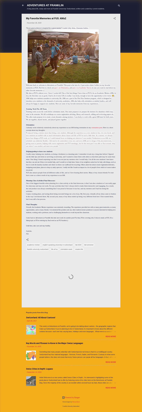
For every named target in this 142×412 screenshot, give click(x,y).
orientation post (96, 127)
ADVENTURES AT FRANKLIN (45, 5)
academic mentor (33, 245)
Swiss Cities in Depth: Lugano (39, 369)
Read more (111, 336)
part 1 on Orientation (61, 88)
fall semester (89, 245)
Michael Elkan (76, 401)
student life (79, 249)
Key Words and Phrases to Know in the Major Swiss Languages (54, 343)
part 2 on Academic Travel (82, 88)
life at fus (54, 249)
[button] (114, 18)
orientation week (66, 249)
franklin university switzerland (37, 249)
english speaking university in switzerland (57, 245)
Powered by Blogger (72, 397)
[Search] (119, 6)
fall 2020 (78, 245)
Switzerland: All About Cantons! (40, 317)
